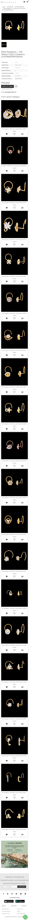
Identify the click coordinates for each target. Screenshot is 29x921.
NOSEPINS (10, 7)
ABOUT (4, 906)
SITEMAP (18, 911)
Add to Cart (7, 86)
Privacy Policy (20, 909)
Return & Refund (5, 913)
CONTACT (24, 906)
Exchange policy (5, 909)
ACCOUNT (14, 906)
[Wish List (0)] (25, 2)
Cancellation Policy (6, 911)
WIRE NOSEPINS (19, 7)
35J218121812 (18, 78)
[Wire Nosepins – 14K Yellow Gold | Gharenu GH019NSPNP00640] (4, 45)
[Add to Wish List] (16, 86)
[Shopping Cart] (27, 2)
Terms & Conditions (21, 913)
